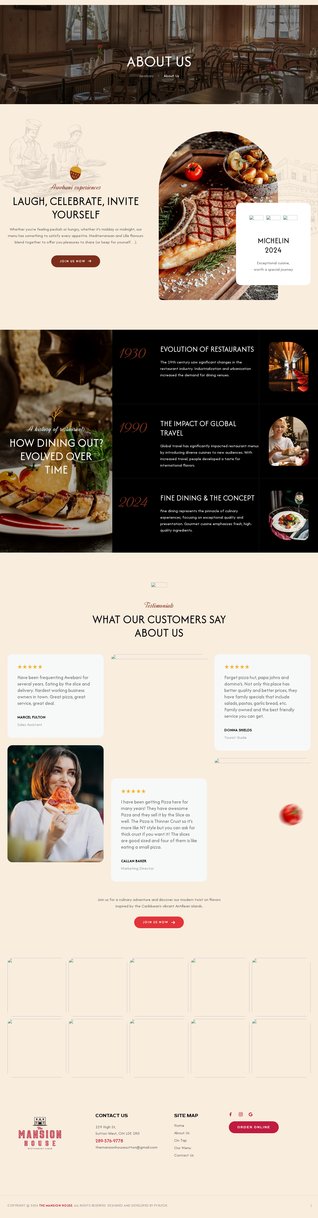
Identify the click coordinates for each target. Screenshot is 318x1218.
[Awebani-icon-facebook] (231, 1114)
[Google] (251, 1114)
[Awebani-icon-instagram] (241, 1114)
